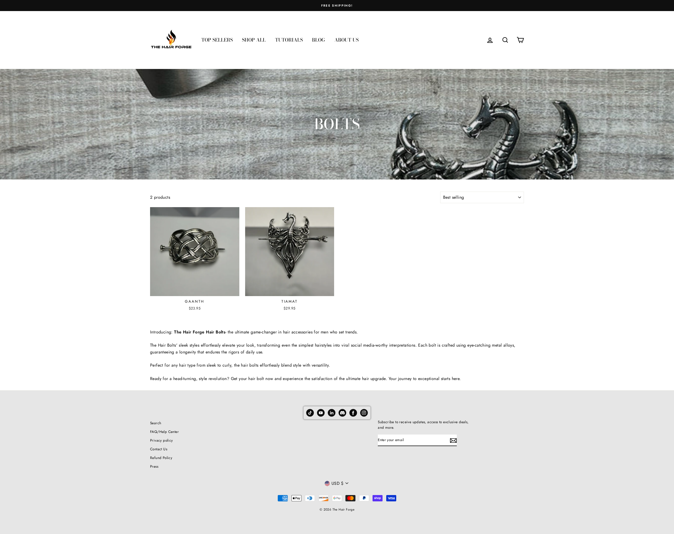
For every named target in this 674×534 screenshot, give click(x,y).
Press (154, 466)
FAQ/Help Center (164, 431)
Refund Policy (161, 457)
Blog (318, 39)
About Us (346, 39)
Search (155, 423)
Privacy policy (161, 440)
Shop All (254, 39)
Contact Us (158, 449)
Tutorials (289, 39)
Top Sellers (217, 39)
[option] (337, 5)
